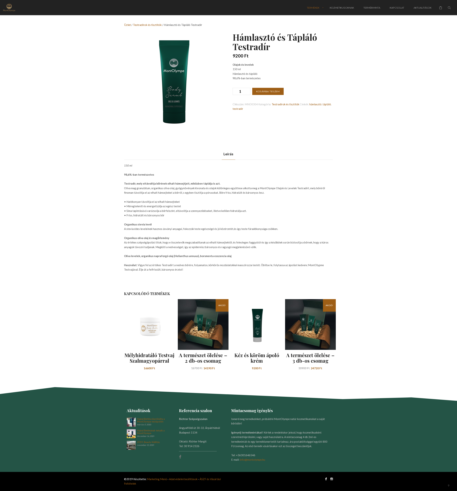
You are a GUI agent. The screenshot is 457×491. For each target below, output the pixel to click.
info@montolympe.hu (252, 459)
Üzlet (127, 24)
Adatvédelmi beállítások (183, 479)
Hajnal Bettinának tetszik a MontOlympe (151, 432)
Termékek (313, 7)
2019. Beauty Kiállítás (148, 442)
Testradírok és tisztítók (147, 24)
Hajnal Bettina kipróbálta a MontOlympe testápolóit (151, 420)
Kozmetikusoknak (342, 7)
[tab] (228, 154)
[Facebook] (326, 478)
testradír (238, 108)
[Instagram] (331, 478)
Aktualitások (422, 7)
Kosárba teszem (268, 91)
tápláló (327, 104)
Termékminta (371, 7)
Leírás (228, 154)
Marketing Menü (157, 479)
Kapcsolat (397, 7)
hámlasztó (315, 104)
